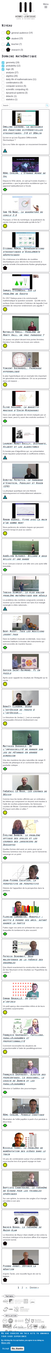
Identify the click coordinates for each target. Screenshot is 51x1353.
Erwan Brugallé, (20, 1000)
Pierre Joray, (19, 1268)
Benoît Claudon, (18, 710)
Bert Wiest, (23, 633)
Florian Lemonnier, (25, 920)
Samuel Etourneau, (19, 292)
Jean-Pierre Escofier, (21, 882)
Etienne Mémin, (23, 252)
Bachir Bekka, (22, 1229)
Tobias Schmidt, (25, 594)
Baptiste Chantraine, (25, 1191)
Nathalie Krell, (23, 334)
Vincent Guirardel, (22, 370)
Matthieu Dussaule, (23, 751)
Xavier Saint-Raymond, (21, 672)
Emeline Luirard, (23, 130)
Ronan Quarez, (25, 521)
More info (5, 1343)
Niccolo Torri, (24, 1151)
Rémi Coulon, (24, 175)
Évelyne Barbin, (21, 840)
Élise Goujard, (21, 409)
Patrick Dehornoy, (23, 959)
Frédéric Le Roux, (25, 793)
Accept (5, 1348)
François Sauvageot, (23, 1038)
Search (5, 105)
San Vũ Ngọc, (23, 214)
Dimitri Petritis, (23, 483)
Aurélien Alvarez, (25, 558)
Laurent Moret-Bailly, (25, 445)
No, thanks (17, 1348)
